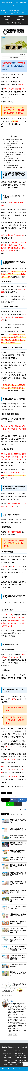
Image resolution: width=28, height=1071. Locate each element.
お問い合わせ (7, 1051)
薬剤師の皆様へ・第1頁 (20, 1055)
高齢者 (9, 792)
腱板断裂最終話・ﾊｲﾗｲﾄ (20, 1053)
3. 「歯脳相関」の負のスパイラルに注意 (14, 167)
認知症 (4, 792)
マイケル (10, 1001)
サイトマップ (7, 1055)
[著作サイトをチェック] (9, 1035)
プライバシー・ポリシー (21, 1051)
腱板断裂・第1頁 (7, 1053)
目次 (11, 136)
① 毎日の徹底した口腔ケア (12, 158)
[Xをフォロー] (11, 1035)
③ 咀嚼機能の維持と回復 (12, 165)
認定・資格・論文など (20, 1060)
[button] (18, 804)
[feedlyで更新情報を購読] (14, 1035)
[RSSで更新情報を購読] (16, 1035)
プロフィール (7, 1060)
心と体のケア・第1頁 (21, 1057)
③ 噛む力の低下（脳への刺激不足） (15, 152)
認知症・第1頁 (7, 1057)
